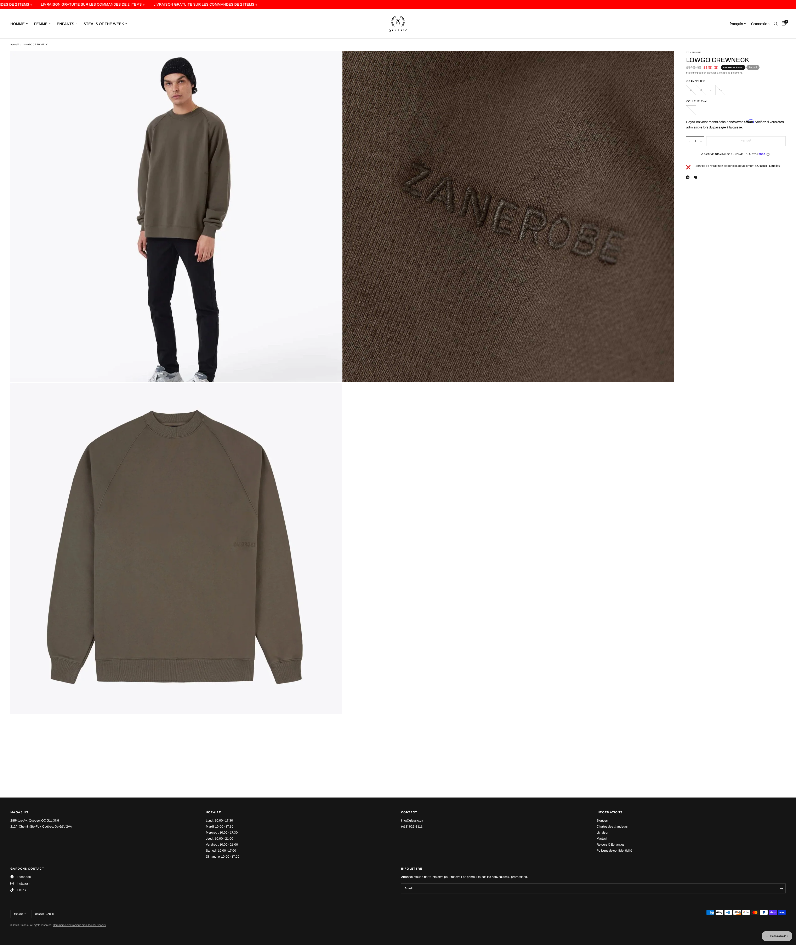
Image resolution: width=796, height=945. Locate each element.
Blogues (602, 820)
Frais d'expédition (696, 72)
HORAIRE (213, 812)
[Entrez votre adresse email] (781, 888)
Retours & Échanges (611, 844)
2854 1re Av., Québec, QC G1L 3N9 (34, 820)
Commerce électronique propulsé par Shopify (79, 925)
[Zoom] (333, 59)
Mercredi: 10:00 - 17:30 (222, 832)
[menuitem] (20, 24)
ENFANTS (65, 24)
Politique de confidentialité (614, 850)
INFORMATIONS (609, 812)
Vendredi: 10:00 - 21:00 (222, 844)
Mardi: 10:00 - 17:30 (219, 826)
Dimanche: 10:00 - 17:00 (222, 856)
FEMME (40, 24)
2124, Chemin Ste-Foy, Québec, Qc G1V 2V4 (41, 826)
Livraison (603, 832)
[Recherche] (776, 23)
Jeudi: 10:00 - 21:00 (219, 838)
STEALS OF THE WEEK (104, 24)
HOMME (17, 24)
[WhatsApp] (688, 177)
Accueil (14, 44)
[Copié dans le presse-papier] (696, 177)
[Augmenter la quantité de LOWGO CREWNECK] (701, 141)
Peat (691, 110)
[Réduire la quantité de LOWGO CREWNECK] (689, 141)
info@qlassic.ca (412, 820)
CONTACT (409, 812)
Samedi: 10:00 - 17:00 (221, 850)
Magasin (602, 838)
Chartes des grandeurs (612, 826)
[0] (783, 23)
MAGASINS (19, 812)
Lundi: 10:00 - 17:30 (219, 820)
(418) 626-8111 (411, 826)
